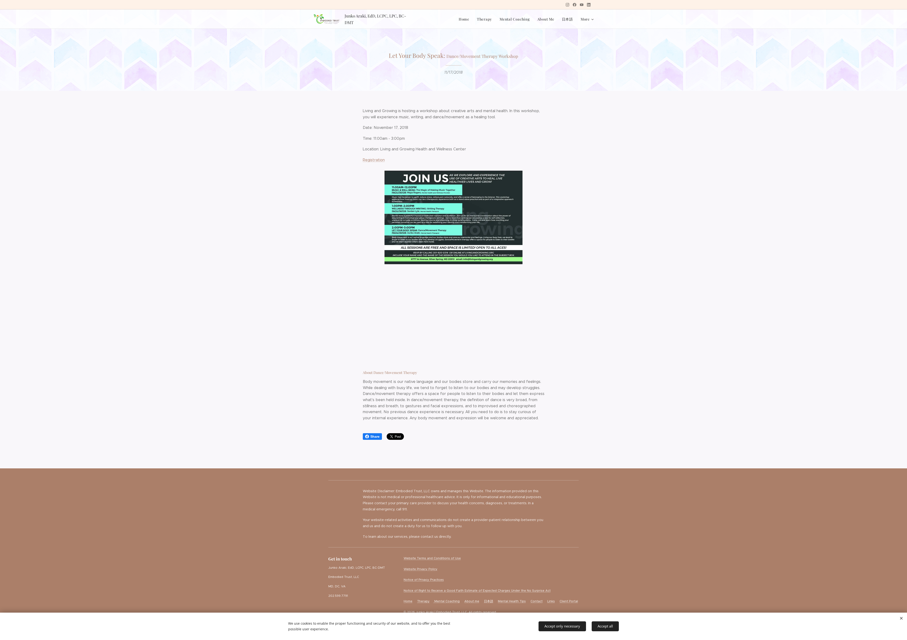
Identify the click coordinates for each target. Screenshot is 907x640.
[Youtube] (582, 5)
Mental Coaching (446, 601)
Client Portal (569, 601)
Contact (537, 601)
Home (408, 601)
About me (471, 601)
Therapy (423, 601)
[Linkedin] (589, 5)
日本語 (488, 601)
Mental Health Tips (512, 601)
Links (551, 601)
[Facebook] (575, 5)
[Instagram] (567, 5)
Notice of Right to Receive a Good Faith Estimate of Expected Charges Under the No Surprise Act (477, 591)
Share (375, 436)
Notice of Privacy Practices (424, 580)
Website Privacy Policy (420, 569)
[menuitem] (465, 19)
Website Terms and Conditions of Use (432, 558)
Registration (374, 160)
